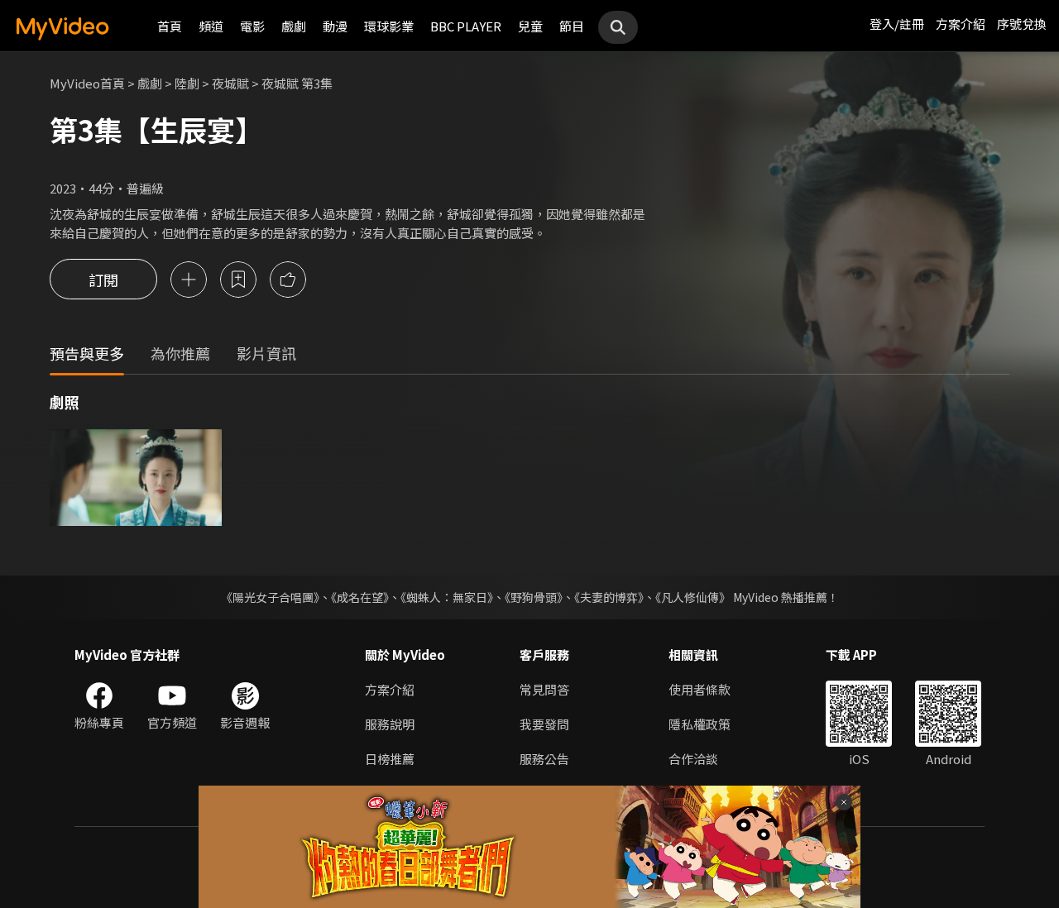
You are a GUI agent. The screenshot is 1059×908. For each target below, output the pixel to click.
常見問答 (544, 689)
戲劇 (293, 26)
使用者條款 (699, 689)
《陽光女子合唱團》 (270, 597)
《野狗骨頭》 (534, 597)
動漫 (335, 26)
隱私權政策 (699, 724)
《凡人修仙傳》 (693, 597)
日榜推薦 (389, 758)
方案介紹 (960, 23)
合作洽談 (693, 758)
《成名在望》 (360, 597)
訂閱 (103, 279)
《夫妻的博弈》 (609, 597)
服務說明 (389, 724)
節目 (571, 26)
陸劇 (187, 83)
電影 (252, 26)
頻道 (211, 26)
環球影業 (389, 26)
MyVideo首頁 (87, 83)
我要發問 (544, 724)
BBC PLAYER (465, 26)
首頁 (169, 26)
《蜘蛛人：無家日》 (446, 597)
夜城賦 (230, 83)
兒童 (530, 26)
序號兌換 (1022, 23)
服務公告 (544, 758)
